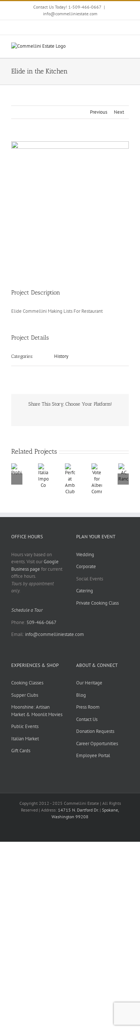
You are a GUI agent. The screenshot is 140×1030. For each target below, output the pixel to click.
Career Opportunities (97, 743)
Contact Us (86, 719)
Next (119, 112)
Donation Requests (95, 731)
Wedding (85, 554)
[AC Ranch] (123, 466)
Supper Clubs (24, 695)
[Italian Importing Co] (43, 466)
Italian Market (25, 739)
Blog (81, 695)
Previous (98, 112)
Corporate (86, 566)
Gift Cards (20, 750)
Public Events (24, 726)
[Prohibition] (16, 466)
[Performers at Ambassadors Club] (70, 466)
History (61, 356)
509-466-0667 (41, 622)
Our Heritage (89, 683)
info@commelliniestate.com (70, 13)
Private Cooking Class (97, 603)
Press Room (88, 707)
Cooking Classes (27, 683)
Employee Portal (93, 755)
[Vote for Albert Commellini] (96, 466)
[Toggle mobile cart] (112, 46)
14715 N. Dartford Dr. (79, 810)
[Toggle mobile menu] (126, 46)
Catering (84, 591)
